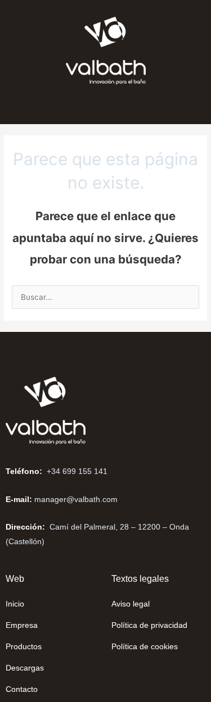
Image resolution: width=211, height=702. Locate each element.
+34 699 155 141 (77, 471)
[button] (42, 107)
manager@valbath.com (76, 499)
